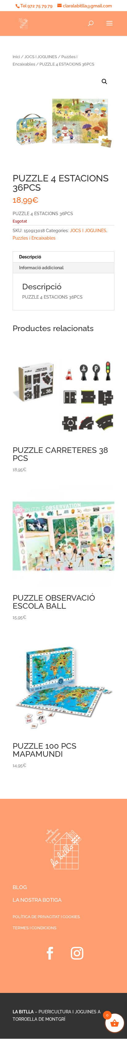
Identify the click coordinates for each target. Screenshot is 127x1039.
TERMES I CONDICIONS (34, 928)
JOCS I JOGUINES (40, 56)
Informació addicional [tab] (41, 267)
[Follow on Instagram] (77, 953)
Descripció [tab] (30, 256)
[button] (104, 81)
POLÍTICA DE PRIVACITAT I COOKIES (46, 916)
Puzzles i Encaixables (34, 238)
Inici (16, 56)
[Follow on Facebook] (50, 953)
